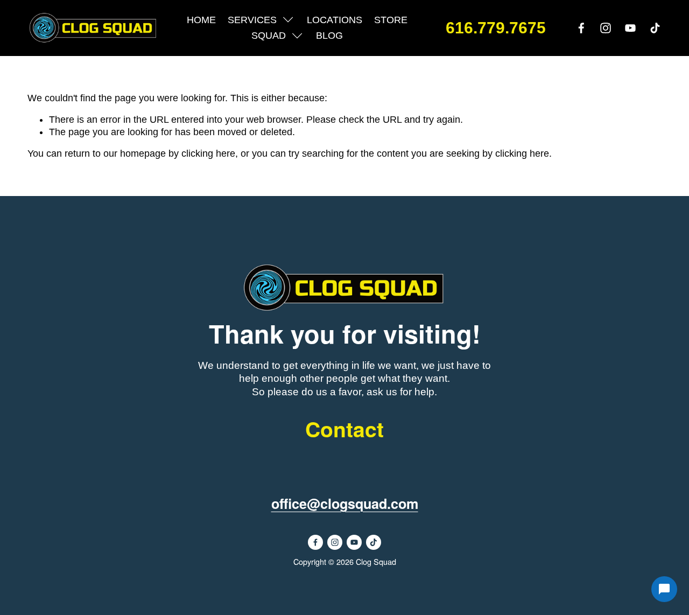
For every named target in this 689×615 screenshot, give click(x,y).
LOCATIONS (334, 20)
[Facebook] (581, 28)
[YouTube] (630, 28)
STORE (390, 20)
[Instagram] (605, 28)
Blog (329, 35)
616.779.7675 (496, 28)
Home (201, 20)
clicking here (208, 153)
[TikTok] (655, 28)
